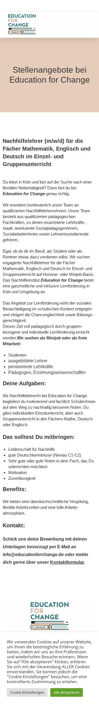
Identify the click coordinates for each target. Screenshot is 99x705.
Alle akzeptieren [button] (66, 692)
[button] (89, 24)
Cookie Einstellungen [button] (27, 692)
